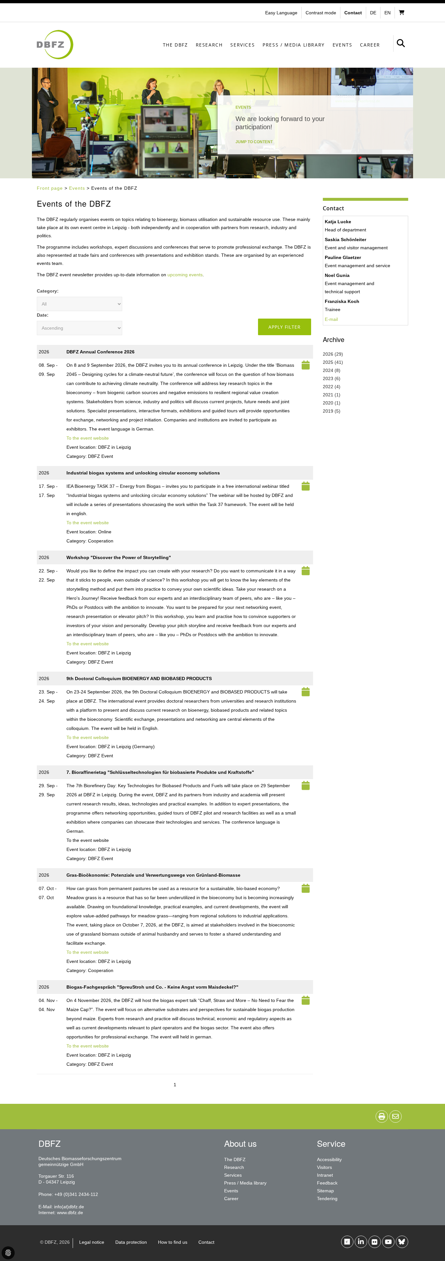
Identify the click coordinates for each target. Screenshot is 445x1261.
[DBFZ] (55, 44)
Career (370, 45)
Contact (206, 1242)
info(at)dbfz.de (69, 1206)
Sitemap (325, 1190)
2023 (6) (331, 378)
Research (209, 45)
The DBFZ (175, 45)
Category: (48, 291)
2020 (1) (331, 402)
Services (242, 45)
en (387, 12)
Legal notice (91, 1242)
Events (342, 45)
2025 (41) (333, 362)
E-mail (331, 319)
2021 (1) (331, 394)
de (373, 12)
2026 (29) (333, 354)
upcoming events (185, 274)
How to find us (172, 1242)
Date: (43, 315)
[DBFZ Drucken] (382, 1116)
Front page (50, 188)
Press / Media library (294, 45)
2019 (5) (331, 411)
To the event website (87, 438)
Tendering (327, 1198)
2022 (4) (331, 386)
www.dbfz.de (70, 1212)
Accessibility (329, 1159)
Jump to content (254, 142)
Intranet (325, 1175)
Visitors (324, 1167)
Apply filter (284, 327)
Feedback (327, 1183)
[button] (321, 13)
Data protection (131, 1242)
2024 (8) (331, 370)
